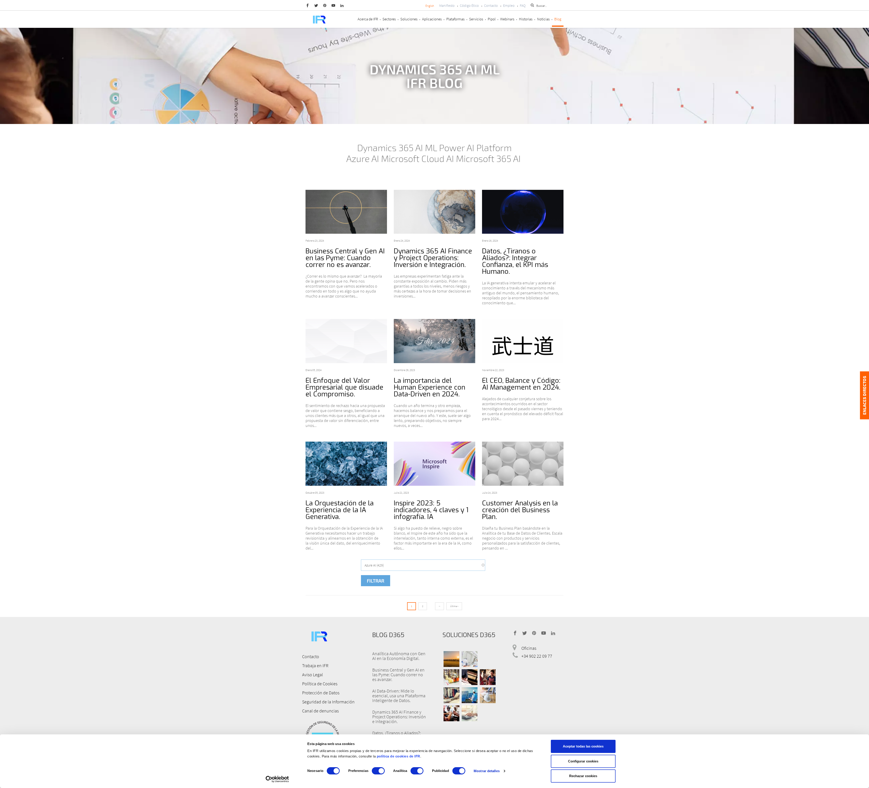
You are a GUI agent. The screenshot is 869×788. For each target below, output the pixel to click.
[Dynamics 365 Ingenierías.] (469, 695)
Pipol (492, 19)
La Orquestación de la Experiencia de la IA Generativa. (340, 510)
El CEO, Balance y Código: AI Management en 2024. (521, 384)
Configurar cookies (583, 761)
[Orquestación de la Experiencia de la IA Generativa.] (346, 464)
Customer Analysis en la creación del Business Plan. (520, 510)
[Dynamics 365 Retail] (488, 677)
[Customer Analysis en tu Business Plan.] (522, 464)
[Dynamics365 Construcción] (488, 695)
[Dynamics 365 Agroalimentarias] (451, 659)
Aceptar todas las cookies (583, 746)
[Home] (319, 19)
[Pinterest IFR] (325, 5)
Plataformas (455, 19)
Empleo (509, 5)
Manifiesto (447, 5)
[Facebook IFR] (307, 5)
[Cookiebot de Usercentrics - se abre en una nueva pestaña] (277, 779)
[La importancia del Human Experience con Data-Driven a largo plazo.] (434, 341)
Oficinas (528, 648)
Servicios (476, 19)
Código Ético (469, 5)
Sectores (389, 19)
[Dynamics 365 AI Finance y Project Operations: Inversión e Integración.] (434, 212)
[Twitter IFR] (316, 5)
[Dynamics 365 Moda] (451, 695)
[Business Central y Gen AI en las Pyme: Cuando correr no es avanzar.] (346, 212)
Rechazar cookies (583, 776)
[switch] (378, 770)
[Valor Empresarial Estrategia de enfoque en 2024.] (346, 341)
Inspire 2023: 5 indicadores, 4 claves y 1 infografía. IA (431, 510)
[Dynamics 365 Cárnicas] (469, 659)
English (429, 6)
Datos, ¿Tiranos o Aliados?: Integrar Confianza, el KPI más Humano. (515, 261)
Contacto (491, 5)
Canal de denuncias (320, 711)
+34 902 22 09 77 (536, 656)
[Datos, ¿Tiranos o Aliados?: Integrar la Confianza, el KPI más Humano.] (522, 212)
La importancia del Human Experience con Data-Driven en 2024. (429, 387)
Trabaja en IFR (315, 665)
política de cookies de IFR (398, 756)
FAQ (522, 5)
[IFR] (319, 635)
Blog (557, 19)
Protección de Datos (320, 692)
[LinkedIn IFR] (342, 5)
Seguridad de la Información (328, 702)
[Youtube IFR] (333, 5)
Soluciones (409, 19)
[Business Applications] (451, 713)
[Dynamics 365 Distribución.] (451, 677)
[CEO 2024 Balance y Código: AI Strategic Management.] (522, 341)
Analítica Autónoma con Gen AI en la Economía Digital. (398, 656)
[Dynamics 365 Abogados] (469, 677)
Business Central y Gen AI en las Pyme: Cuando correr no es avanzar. (345, 258)
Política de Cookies (319, 683)
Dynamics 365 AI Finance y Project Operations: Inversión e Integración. (433, 258)
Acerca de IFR (368, 19)
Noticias (543, 19)
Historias (525, 19)
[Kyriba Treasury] (469, 713)
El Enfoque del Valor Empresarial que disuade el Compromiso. (344, 387)
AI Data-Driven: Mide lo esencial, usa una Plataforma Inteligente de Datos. (398, 695)
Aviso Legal (312, 674)
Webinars (507, 19)
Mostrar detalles (487, 771)
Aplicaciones (432, 19)
